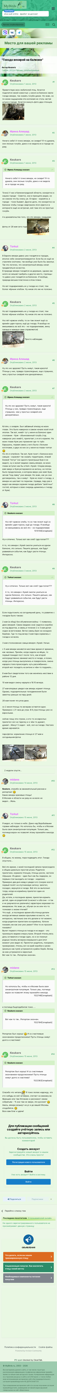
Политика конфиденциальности (20, 1347)
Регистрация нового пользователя (28, 1162)
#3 (53, 161)
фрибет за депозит (29, 14)
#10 (53, 781)
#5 (53, 303)
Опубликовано (23, 84)
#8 (53, 504)
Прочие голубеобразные (27, 70)
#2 (53, 132)
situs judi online (11, 14)
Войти (28, 1182)
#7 (53, 388)
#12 (53, 849)
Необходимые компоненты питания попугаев (22, 1278)
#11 (53, 815)
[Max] (5, 32)
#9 (53, 568)
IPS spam (18, 1360)
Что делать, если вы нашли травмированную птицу (18, 1256)
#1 (54, 82)
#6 (53, 360)
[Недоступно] (13, 111)
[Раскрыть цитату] (5, 169)
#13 (53, 969)
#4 (53, 247)
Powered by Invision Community (28, 1351)
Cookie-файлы (46, 1347)
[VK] (12, 32)
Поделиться (15, 1199)
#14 (53, 1054)
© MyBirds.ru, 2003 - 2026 (15, 1366)
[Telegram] (19, 32)
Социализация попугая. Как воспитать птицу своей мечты (24, 1267)
